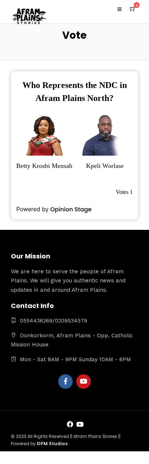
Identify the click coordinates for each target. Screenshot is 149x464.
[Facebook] (65, 381)
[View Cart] (132, 9)
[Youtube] (83, 381)
